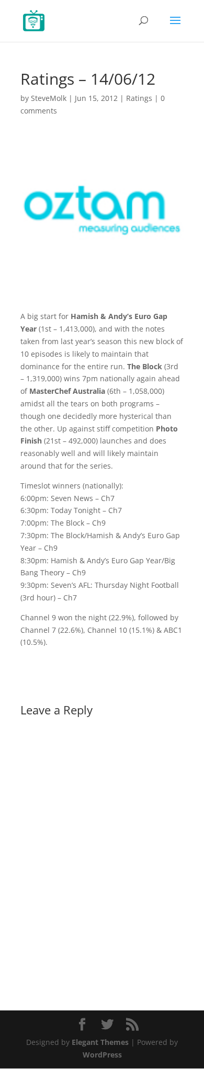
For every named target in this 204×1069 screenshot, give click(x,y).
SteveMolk (48, 98)
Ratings (139, 98)
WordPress (102, 1055)
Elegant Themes (100, 1042)
